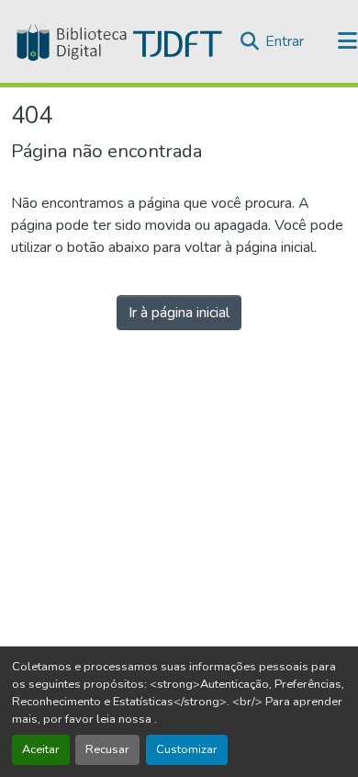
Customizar (187, 749)
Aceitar (41, 749)
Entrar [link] (284, 41)
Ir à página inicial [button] (179, 313)
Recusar (107, 749)
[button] (117, 41)
